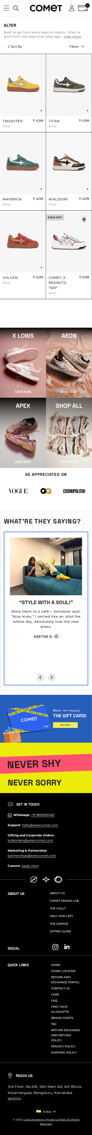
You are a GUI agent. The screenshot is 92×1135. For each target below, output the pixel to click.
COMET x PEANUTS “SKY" (57, 285)
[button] (6, 8)
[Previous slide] (40, 677)
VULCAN (10, 280)
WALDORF (58, 201)
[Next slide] (52, 677)
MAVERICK (12, 201)
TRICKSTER (12, 123)
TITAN (54, 123)
